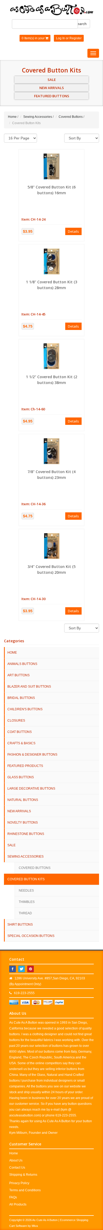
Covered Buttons (71, 117)
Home (12, 117)
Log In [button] (60, 38)
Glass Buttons (20, 777)
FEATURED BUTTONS (51, 96)
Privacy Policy (19, 1183)
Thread (25, 913)
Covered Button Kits (26, 879)
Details (73, 231)
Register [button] (75, 38)
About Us (15, 1160)
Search (81, 24)
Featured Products (25, 766)
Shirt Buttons (20, 924)
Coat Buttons (19, 732)
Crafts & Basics (21, 743)
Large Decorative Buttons (31, 788)
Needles (26, 890)
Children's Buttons (25, 709)
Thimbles (27, 902)
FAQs (13, 1197)
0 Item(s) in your (33, 38)
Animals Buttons (22, 664)
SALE (52, 79)
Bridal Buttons (21, 698)
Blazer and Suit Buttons (29, 686)
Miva (35, 1225)
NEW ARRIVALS (51, 87)
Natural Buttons (22, 800)
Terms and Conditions (25, 1190)
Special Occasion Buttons (30, 936)
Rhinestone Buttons (25, 834)
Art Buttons (18, 675)
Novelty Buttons (22, 822)
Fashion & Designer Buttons (32, 754)
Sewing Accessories (37, 117)
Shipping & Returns (23, 1174)
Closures (16, 720)
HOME (12, 652)
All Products (17, 1204)
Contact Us (17, 1167)
